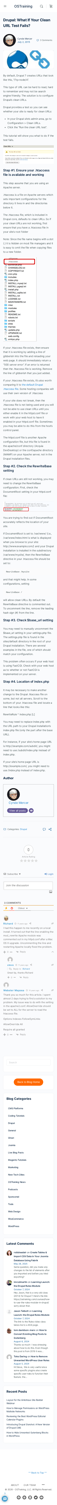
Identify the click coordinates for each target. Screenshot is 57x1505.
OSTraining (23, 6)
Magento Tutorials (17, 1160)
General (12, 1130)
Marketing (13, 1167)
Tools (10, 1204)
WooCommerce (16, 1218)
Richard (26, 969)
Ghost (11, 1137)
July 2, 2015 (23, 42)
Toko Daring (20, 1356)
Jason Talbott (21, 1311)
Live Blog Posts (16, 1152)
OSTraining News (17, 1182)
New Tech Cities (16, 1174)
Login (50, 874)
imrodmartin (20, 1282)
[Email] (31, 810)
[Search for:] (28, 1062)
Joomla (11, 1145)
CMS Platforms (15, 1108)
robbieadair (20, 1252)
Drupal (23, 829)
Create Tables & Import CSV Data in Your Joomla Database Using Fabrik (31, 1256)
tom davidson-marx (24, 1330)
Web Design (14, 1211)
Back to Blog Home (28, 1082)
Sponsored (13, 1196)
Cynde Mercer (24, 38)
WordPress (13, 1226)
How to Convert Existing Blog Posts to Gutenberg (30, 1334)
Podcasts (13, 1189)
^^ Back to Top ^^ (37, 1472)
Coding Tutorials (16, 1115)
